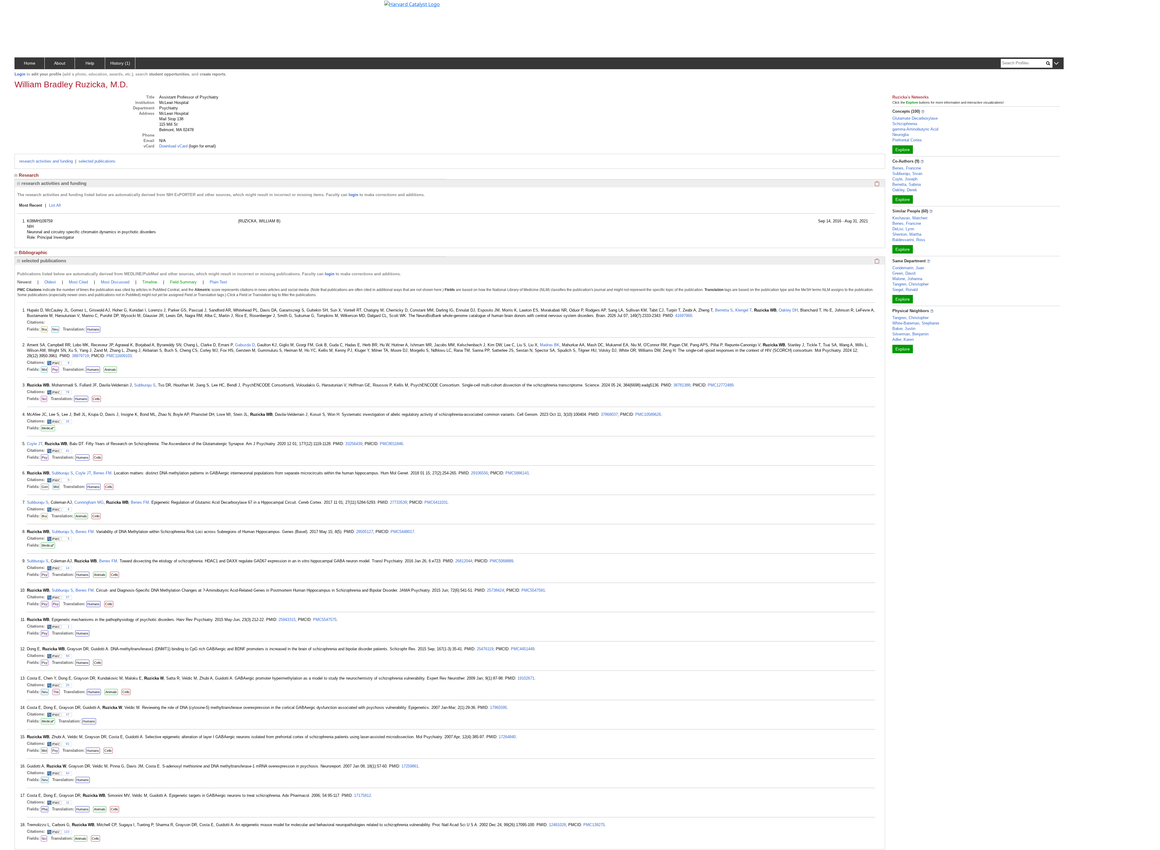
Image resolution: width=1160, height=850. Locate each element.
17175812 (362, 795)
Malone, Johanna (907, 278)
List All (55, 205)
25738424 (495, 590)
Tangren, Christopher (910, 284)
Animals (110, 369)
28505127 (364, 531)
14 (67, 568)
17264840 (507, 737)
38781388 (681, 385)
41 (67, 450)
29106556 (479, 473)
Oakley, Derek (904, 190)
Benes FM (102, 473)
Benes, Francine (906, 168)
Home (29, 63)
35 (67, 421)
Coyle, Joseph (904, 179)
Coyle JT (34, 443)
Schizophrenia (904, 123)
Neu (55, 329)
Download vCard (173, 146)
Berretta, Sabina (906, 184)
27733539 (398, 502)
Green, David (903, 273)
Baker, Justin (903, 328)
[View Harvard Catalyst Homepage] (412, 3)
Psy (55, 369)
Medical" (48, 428)
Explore (902, 149)
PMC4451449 (522, 649)
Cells (96, 399)
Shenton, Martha (906, 234)
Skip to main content (25, 7)
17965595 (498, 707)
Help (89, 63)
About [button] (59, 63)
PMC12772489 (720, 385)
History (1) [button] (120, 63)
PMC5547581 (533, 590)
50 (67, 656)
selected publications (97, 161)
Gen (45, 487)
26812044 (463, 561)
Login (19, 74)
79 (67, 392)
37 (67, 714)
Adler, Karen (903, 339)
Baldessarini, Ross (908, 240)
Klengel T (743, 310)
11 (67, 802)
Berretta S (724, 310)
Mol (44, 369)
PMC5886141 (517, 473)
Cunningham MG (89, 502)
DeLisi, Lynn (903, 229)
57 (67, 597)
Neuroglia (900, 134)
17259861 (409, 766)
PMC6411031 (436, 502)
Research (29, 175)
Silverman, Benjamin (910, 334)
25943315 (287, 619)
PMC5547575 (325, 619)
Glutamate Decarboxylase (915, 118)
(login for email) (202, 146)
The (56, 692)
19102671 (525, 678)
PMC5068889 (501, 561)
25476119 (485, 649)
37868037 (609, 414)
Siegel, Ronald (905, 289)
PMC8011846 (391, 443)
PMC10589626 (648, 414)
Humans (93, 329)
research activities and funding (46, 161)
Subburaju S (145, 385)
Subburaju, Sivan (907, 173)
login (353, 194)
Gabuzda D (245, 345)
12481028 (557, 825)
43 (67, 773)
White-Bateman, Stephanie (915, 323)
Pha (44, 809)
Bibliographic (33, 252)
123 (66, 831)
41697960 (683, 315)
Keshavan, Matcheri (909, 218)
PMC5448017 (402, 531)
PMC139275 (594, 825)
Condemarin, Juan (908, 268)
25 (67, 685)
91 (67, 743)
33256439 (353, 443)
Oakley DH (788, 310)
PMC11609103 (119, 356)
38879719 (80, 356)
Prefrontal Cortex (907, 140)
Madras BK (549, 345)
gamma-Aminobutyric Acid (915, 129)
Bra (44, 329)
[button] (1056, 63)
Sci (44, 399)
